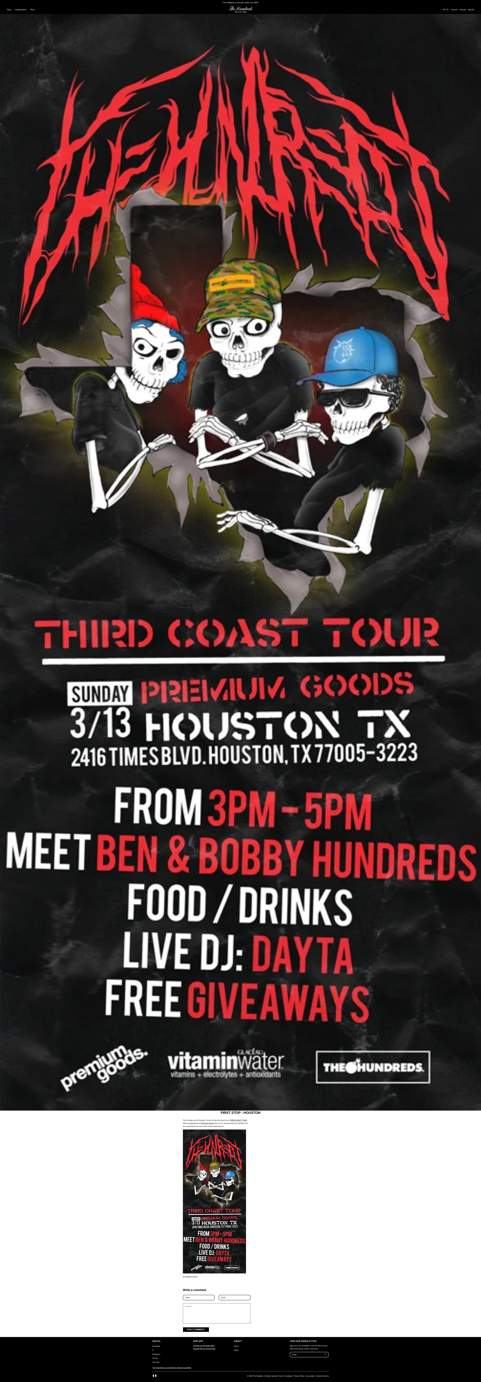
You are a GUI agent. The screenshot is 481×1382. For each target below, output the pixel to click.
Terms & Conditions (286, 1376)
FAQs (236, 1350)
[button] (471, 9)
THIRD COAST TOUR (238, 1120)
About (236, 1346)
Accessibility (310, 1376)
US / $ (445, 10)
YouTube (155, 1362)
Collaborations (21, 10)
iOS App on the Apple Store (204, 1346)
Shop (9, 10)
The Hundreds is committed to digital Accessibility (171, 1368)
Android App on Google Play (204, 1349)
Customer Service (322, 1376)
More (33, 10)
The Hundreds (258, 1376)
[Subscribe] (325, 1354)
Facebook (156, 1346)
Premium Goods (207, 1123)
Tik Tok (155, 1358)
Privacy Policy (299, 1376)
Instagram (156, 1354)
